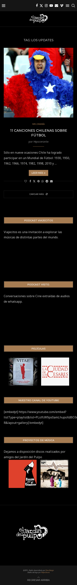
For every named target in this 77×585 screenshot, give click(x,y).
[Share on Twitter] (34, 181)
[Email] (56, 5)
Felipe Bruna (45, 572)
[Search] (73, 5)
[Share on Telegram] (47, 181)
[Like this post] (25, 181)
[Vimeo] (61, 5)
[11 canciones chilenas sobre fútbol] (38, 82)
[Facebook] (37, 5)
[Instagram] (46, 5)
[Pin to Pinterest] (38, 181)
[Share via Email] (51, 181)
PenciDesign (50, 570)
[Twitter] (41, 5)
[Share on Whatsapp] (42, 181)
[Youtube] (51, 5)
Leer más (37, 172)
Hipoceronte (41, 141)
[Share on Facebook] (30, 181)
